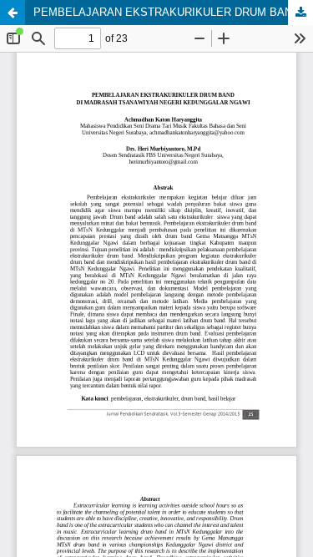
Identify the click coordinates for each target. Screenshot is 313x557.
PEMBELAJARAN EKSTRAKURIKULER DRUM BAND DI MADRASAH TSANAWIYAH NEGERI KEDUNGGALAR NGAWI (173, 12)
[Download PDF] (300, 12)
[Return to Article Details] (12, 12)
